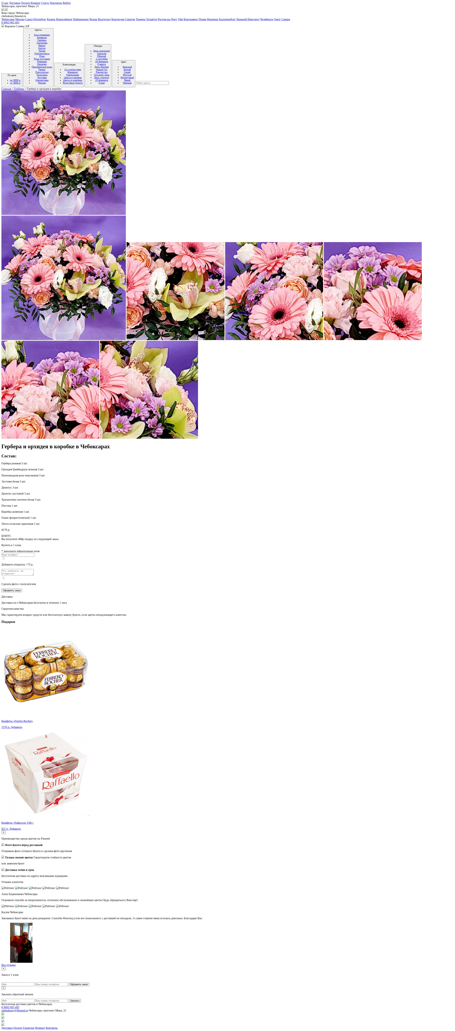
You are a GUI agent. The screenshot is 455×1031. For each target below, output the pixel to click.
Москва (20, 19)
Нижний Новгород (247, 19)
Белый (127, 69)
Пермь (202, 19)
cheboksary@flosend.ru (14, 1010)
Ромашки (42, 61)
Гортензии (42, 43)
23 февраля (101, 80)
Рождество (102, 72)
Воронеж (212, 19)
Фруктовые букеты (73, 83)
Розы (42, 56)
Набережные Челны (85, 19)
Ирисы (41, 45)
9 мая (102, 83)
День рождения (101, 51)
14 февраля (101, 61)
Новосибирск (64, 19)
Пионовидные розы (42, 67)
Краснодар (117, 19)
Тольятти (151, 19)
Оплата (25, 2)
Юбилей (101, 56)
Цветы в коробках (72, 80)
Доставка (14, 2)
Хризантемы (42, 80)
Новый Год (101, 69)
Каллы (42, 48)
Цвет (127, 72)
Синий (127, 72)
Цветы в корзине (73, 77)
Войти (67, 2)
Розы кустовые (42, 59)
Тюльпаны (41, 75)
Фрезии (42, 83)
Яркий (127, 80)
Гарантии (28, 1027)
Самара (285, 19)
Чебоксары (8, 19)
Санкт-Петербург (35, 19)
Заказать (75, 1000)
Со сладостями (73, 69)
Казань (51, 19)
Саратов (130, 19)
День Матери (102, 67)
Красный (127, 67)
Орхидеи (42, 64)
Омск (277, 19)
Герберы (42, 40)
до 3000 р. (15, 80)
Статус (45, 2)
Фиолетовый (127, 77)
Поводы (101, 64)
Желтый (127, 75)
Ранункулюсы (41, 53)
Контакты (56, 2)
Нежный (127, 83)
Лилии (42, 51)
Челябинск (266, 19)
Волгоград (104, 19)
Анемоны (42, 37)
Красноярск (191, 19)
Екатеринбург (227, 19)
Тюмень (140, 19)
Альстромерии (42, 35)
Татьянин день (101, 75)
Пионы (41, 69)
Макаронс (73, 72)
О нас (4, 2)
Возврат (35, 2)
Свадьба (101, 53)
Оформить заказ (12, 590)
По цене (14, 79)
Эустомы (42, 77)
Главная (6, 88)
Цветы (42, 56)
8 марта (101, 64)
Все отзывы (8, 964)
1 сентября (102, 59)
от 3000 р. (15, 83)
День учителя (101, 77)
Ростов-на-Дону (167, 19)
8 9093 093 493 (10, 22)
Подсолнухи (42, 72)
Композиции (73, 73)
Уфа (180, 19)
